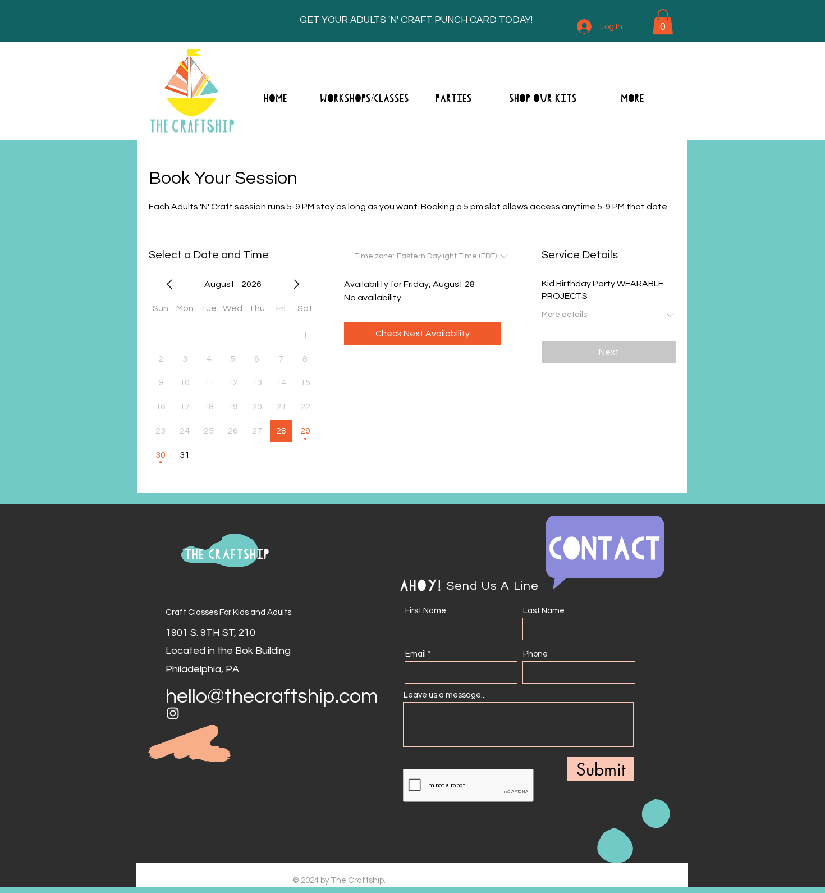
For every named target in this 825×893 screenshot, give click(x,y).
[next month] (296, 284)
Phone (535, 654)
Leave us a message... (445, 695)
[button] (662, 21)
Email (415, 654)
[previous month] (169, 284)
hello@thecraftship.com (272, 696)
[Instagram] (173, 713)
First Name (425, 611)
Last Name (544, 611)
